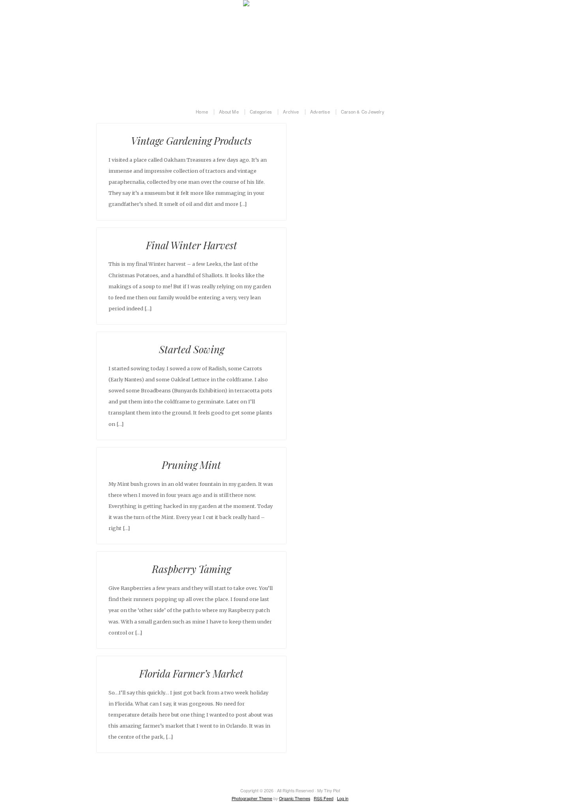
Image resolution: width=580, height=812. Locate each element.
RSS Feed (323, 798)
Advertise (320, 112)
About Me (229, 112)
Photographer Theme (252, 798)
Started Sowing (191, 349)
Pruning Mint (191, 464)
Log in (342, 798)
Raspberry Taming (191, 568)
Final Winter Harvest (191, 245)
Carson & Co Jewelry (362, 112)
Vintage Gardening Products (191, 140)
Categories (261, 112)
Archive (291, 112)
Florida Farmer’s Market (191, 673)
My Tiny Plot (290, 50)
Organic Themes (294, 798)
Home (202, 112)
